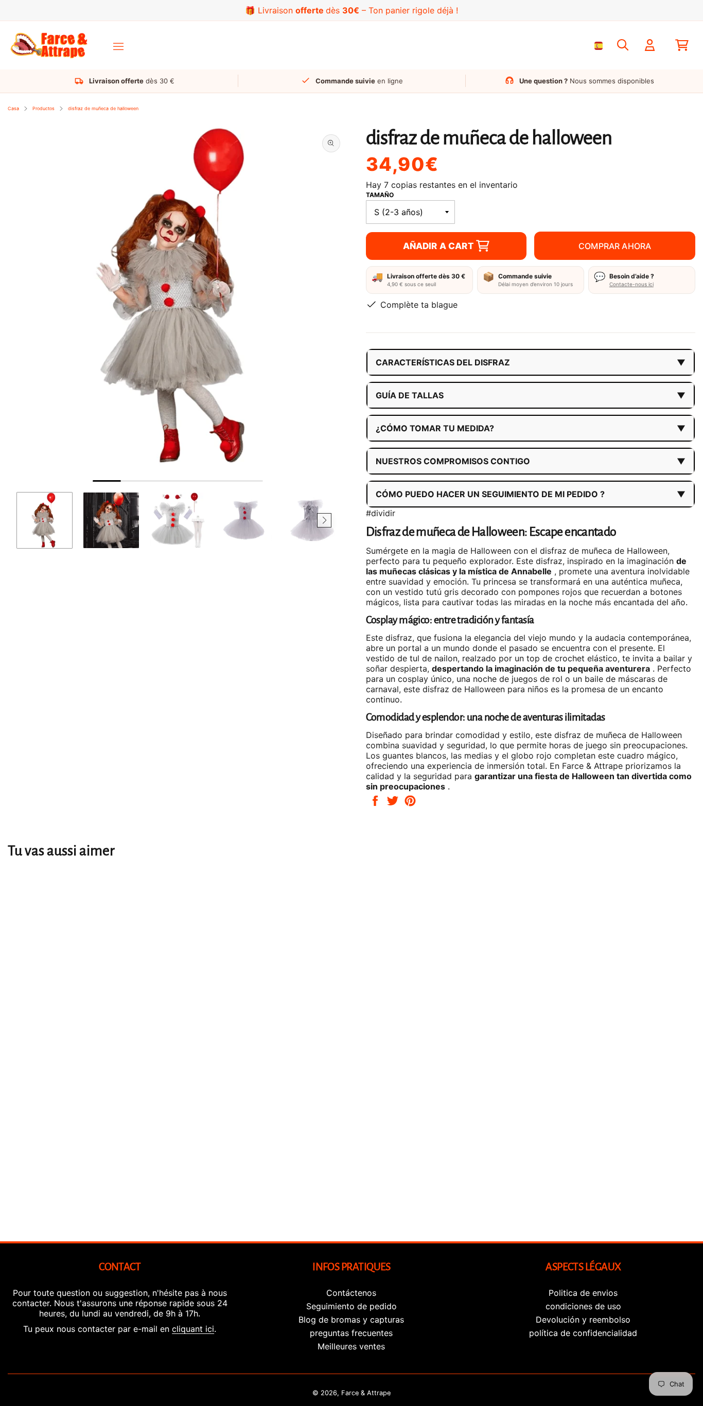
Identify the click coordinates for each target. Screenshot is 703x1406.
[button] (31, 520)
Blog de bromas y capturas (351, 1319)
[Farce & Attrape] (49, 45)
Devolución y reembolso (583, 1319)
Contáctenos (351, 1293)
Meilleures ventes (351, 1346)
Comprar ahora (614, 246)
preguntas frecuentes (351, 1333)
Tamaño (380, 195)
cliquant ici (193, 1329)
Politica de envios (583, 1293)
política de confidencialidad (583, 1333)
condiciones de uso (583, 1306)
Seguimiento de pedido (351, 1306)
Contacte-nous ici (631, 284)
